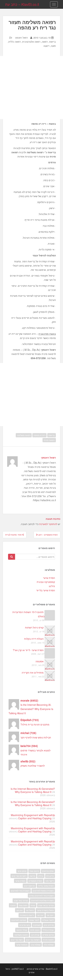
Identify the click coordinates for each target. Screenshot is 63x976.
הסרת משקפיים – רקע (48, 534)
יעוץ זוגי (40, 915)
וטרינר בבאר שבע (46, 905)
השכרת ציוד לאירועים (20, 890)
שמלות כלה (49, 944)
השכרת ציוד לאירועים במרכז (41, 895)
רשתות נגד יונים (33, 939)
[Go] (11, 557)
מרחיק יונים (49, 924)
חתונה (13, 905)
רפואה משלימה (23, 435)
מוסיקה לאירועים (18, 919)
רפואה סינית (49, 440)
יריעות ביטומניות (27, 915)
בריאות (51, 435)
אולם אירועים (48, 870)
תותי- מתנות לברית (13, 534)
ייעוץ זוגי (50, 915)
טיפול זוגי (30, 910)
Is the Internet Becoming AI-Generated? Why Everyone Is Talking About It (31, 709)
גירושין (32, 875)
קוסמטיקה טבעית (46, 582)
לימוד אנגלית (48, 919)
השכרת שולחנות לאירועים (42, 900)
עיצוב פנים (35, 929)
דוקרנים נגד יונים (19, 875)
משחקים (37, 924)
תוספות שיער (21, 944)
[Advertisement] (31, 87)
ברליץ (40, 875)
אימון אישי (22, 870)
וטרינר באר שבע (21, 900)
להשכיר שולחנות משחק (32, 765)
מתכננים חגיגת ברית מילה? (34, 724)
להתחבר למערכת (48, 524)
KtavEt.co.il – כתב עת (22, 4)
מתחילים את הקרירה (33, 672)
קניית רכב (35, 934)
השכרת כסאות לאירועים (43, 890)
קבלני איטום (21, 929)
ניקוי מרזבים (24, 924)
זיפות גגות (23, 905)
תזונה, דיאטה (49, 46)
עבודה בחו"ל (48, 929)
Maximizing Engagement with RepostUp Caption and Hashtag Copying (33, 816)
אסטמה (40, 661)
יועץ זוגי (19, 910)
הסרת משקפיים (35, 880)
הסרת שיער (49, 578)
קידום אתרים (48, 934)
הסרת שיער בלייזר (45, 590)
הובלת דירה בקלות (34, 638)
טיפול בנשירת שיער (45, 910)
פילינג (52, 586)
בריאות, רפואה (49, 41)
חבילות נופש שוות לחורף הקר (35, 737)
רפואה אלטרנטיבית (31, 41)
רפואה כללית (14, 41)
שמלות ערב (36, 944)
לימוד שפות (34, 919)
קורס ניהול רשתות (34, 627)
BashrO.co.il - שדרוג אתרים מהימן (42, 968)
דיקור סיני (49, 880)
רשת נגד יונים (17, 939)
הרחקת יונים (29, 885)
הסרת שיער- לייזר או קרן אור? (28, 650)
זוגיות (33, 905)
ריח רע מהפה (39, 435)
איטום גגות (34, 870)
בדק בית (50, 875)
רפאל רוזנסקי (21, 37)
